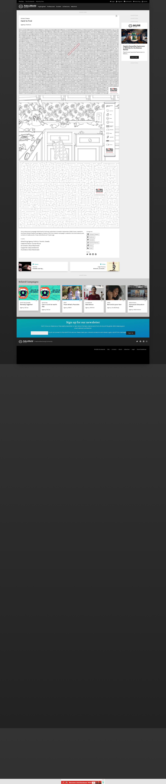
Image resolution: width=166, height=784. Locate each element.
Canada (91, 240)
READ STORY (134, 57)
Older (103, 264)
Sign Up (130, 333)
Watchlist (74, 6)
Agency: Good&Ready (113, 307)
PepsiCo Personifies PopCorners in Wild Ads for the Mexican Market (134, 48)
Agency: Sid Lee (24, 307)
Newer (36, 264)
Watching (137, 1)
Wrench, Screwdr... (99, 268)
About (120, 349)
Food (91, 248)
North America (93, 242)
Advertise (126, 349)
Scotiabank (88, 302)
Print (91, 245)
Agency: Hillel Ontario (135, 309)
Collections (66, 6)
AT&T (65, 302)
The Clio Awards (30, 1)
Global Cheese (25, 18)
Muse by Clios (40, 1)
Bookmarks (128, 1)
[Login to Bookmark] (117, 16)
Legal (133, 349)
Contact (114, 349)
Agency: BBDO (68, 307)
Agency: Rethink (89, 307)
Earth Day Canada (25, 302)
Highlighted (42, 6)
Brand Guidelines (141, 349)
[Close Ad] (103, 780)
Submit (145, 1)
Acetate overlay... (38, 268)
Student (58, 6)
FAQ (108, 349)
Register (120, 1)
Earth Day (44, 302)
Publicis (28, 24)
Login (113, 1)
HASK (108, 302)
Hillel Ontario (132, 302)
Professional (51, 6)
